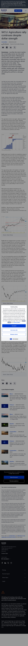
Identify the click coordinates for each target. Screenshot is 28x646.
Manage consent (14, 334)
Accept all (14, 325)
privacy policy (20, 322)
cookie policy (11, 322)
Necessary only (14, 330)
